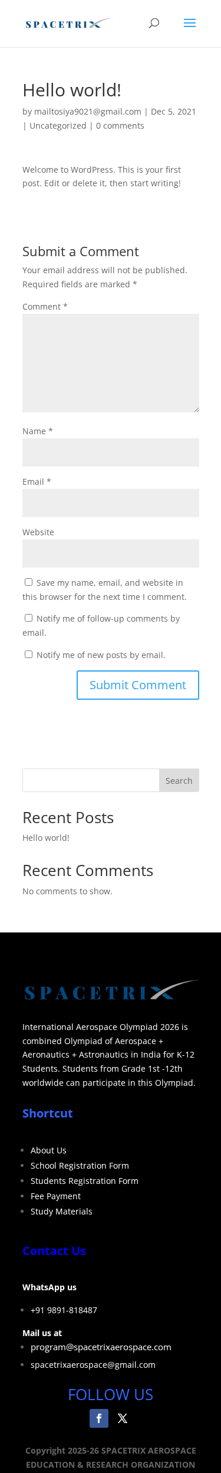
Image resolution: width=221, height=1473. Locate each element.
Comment (45, 306)
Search (179, 780)
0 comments (120, 125)
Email (36, 481)
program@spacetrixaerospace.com (101, 1347)
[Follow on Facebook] (99, 1418)
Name (37, 431)
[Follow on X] (122, 1418)
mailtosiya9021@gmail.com (87, 111)
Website (38, 532)
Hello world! (46, 837)
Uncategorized (58, 125)
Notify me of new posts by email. (101, 654)
